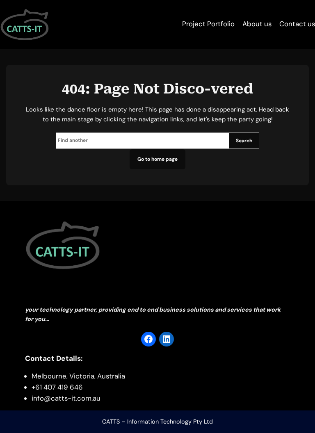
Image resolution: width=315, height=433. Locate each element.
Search (244, 140)
